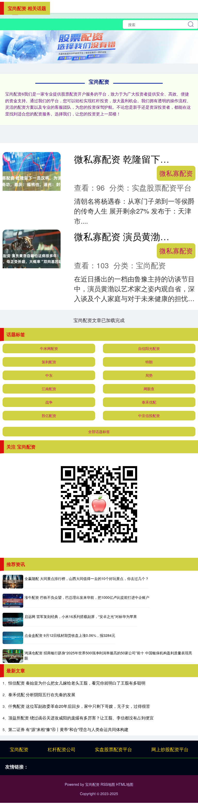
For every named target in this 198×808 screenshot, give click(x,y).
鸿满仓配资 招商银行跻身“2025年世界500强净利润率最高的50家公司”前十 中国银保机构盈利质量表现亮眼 (108, 655)
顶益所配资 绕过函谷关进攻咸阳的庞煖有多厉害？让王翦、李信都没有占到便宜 (81, 718)
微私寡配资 (176, 173)
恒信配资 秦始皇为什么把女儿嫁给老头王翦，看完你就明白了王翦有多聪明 (76, 683)
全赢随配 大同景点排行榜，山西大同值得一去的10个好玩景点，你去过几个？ (86, 578)
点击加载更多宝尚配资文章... (99, 320)
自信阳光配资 (149, 348)
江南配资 (49, 388)
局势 (149, 375)
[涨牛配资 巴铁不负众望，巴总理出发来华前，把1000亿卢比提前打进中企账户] (13, 600)
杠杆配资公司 (62, 749)
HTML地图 (124, 784)
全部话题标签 (99, 431)
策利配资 (49, 361)
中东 (49, 375)
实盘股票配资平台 (113, 749)
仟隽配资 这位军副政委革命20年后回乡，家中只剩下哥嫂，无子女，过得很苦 (79, 706)
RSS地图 (108, 784)
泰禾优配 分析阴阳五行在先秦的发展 (41, 694)
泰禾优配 (149, 402)
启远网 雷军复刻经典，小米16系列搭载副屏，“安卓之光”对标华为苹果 (80, 616)
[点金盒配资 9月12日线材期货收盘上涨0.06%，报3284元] (13, 638)
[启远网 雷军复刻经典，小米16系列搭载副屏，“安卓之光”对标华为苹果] (13, 619)
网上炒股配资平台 (169, 749)
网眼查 (149, 388)
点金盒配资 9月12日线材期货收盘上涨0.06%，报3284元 (69, 635)
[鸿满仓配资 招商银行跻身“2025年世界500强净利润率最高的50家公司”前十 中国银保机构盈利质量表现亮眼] (13, 656)
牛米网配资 (49, 348)
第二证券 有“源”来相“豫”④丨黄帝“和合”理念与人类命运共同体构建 (68, 729)
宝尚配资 (19, 749)
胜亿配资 (49, 415)
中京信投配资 (149, 415)
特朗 (149, 361)
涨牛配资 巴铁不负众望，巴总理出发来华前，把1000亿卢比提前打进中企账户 (86, 597)
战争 (49, 402)
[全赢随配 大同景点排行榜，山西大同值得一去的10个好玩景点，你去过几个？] (13, 582)
